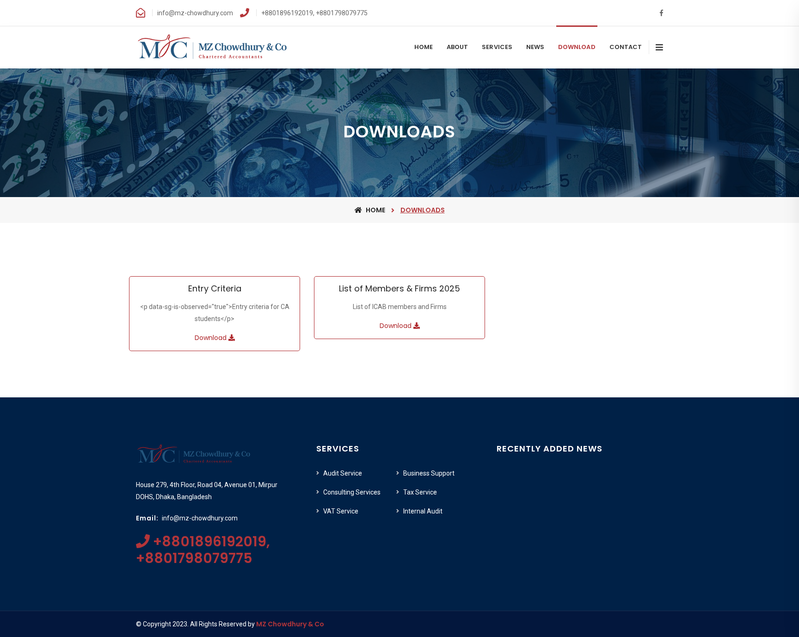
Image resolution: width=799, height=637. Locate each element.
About (457, 47)
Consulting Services (352, 492)
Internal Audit (423, 511)
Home (423, 47)
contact (625, 47)
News (535, 47)
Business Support (429, 473)
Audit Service (342, 473)
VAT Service (340, 511)
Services (497, 47)
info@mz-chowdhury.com (200, 518)
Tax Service (420, 492)
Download (576, 47)
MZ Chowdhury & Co (290, 624)
